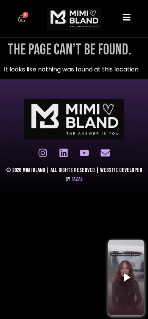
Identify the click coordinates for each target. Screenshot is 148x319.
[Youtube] (84, 152)
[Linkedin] (63, 152)
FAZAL (77, 179)
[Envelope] (105, 152)
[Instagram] (42, 152)
